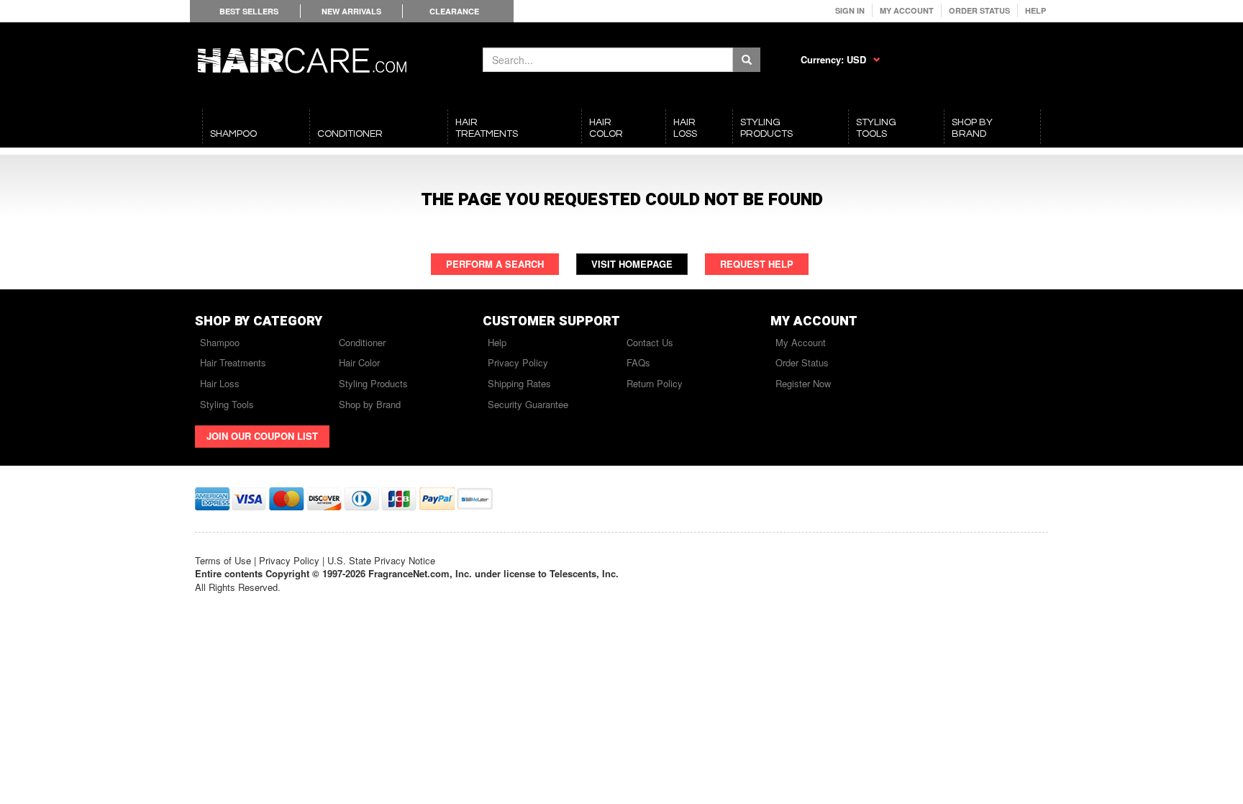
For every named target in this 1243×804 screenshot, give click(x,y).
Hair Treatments (233, 362)
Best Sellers (248, 11)
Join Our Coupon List (262, 436)
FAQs (638, 362)
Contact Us (650, 342)
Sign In (850, 10)
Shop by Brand (370, 404)
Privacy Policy (518, 362)
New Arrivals (351, 11)
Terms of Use (223, 560)
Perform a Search (495, 264)
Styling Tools (227, 404)
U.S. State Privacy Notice (381, 560)
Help (1035, 10)
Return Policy (655, 383)
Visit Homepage (632, 264)
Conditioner (362, 342)
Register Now (803, 383)
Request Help (756, 264)
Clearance (454, 11)
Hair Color (359, 362)
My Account (907, 10)
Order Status (979, 10)
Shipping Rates (519, 383)
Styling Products (373, 383)
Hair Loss (220, 383)
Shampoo (220, 342)
